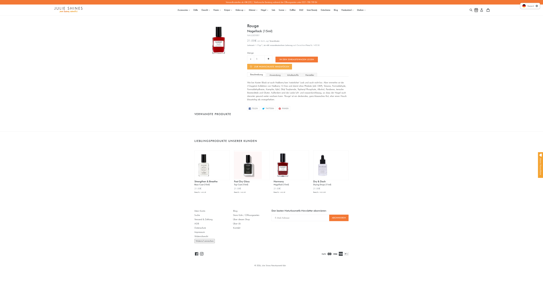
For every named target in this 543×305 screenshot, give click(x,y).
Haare (217, 10)
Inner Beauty (312, 10)
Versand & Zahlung (203, 219)
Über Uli (237, 223)
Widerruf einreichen (205, 241)
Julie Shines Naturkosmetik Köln (274, 265)
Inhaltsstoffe (293, 75)
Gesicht (206, 10)
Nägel (265, 10)
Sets (273, 10)
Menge (250, 53)
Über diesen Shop (241, 219)
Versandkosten (275, 41)
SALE (301, 10)
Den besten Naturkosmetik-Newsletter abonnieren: (299, 210)
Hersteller (309, 75)
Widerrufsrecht (201, 236)
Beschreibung (256, 74)
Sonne (283, 10)
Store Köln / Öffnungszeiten (246, 215)
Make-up (241, 10)
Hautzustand (348, 10)
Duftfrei (293, 10)
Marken (362, 10)
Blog (336, 10)
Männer (254, 10)
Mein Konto (199, 211)
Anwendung (275, 75)
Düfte (195, 10)
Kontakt (236, 227)
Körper (228, 10)
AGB (196, 223)
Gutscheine (325, 10)
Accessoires (184, 10)
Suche (197, 215)
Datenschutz (200, 227)
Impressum (199, 232)
